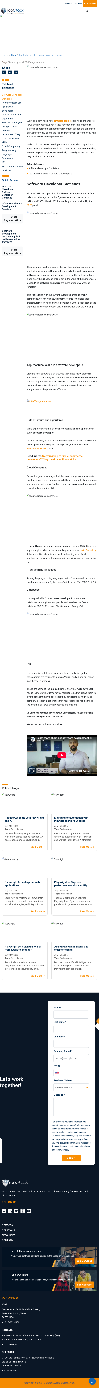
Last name (59, 1022)
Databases (7, 158)
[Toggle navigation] (94, 10)
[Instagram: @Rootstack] (22, 1209)
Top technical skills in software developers (12, 106)
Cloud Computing (11, 146)
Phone (56, 1065)
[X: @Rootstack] (16, 1209)
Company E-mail (62, 1051)
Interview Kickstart (36, 448)
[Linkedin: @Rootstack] (10, 1209)
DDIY (29, 205)
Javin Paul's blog (88, 550)
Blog (13, 55)
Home (5, 55)
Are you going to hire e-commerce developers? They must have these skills (55, 457)
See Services (84, 1261)
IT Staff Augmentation (12, 218)
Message (59, 1094)
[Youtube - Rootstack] (29, 1209)
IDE (3, 162)
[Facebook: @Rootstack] (4, 1209)
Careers (78, 3)
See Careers (84, 1284)
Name (57, 1007)
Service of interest (63, 1080)
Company (59, 1036)
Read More (36, 847)
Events (68, 3)
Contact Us (90, 3)
